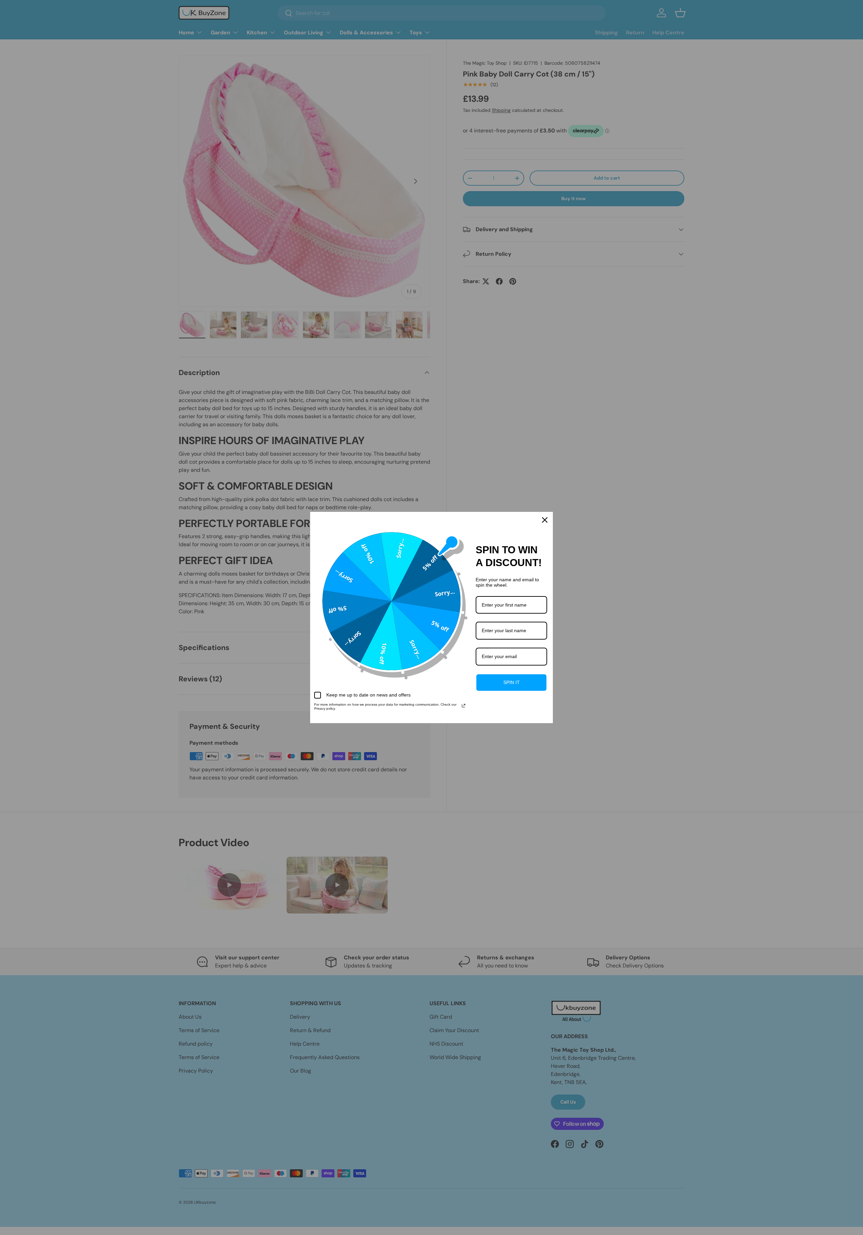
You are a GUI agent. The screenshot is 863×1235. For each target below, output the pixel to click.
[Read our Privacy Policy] (463, 706)
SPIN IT (511, 682)
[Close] (545, 520)
